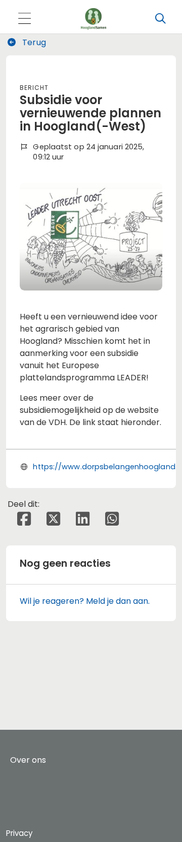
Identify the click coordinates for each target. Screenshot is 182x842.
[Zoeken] (160, 18)
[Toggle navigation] (24, 19)
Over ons (28, 760)
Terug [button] (33, 42)
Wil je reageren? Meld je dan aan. (85, 601)
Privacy (19, 833)
